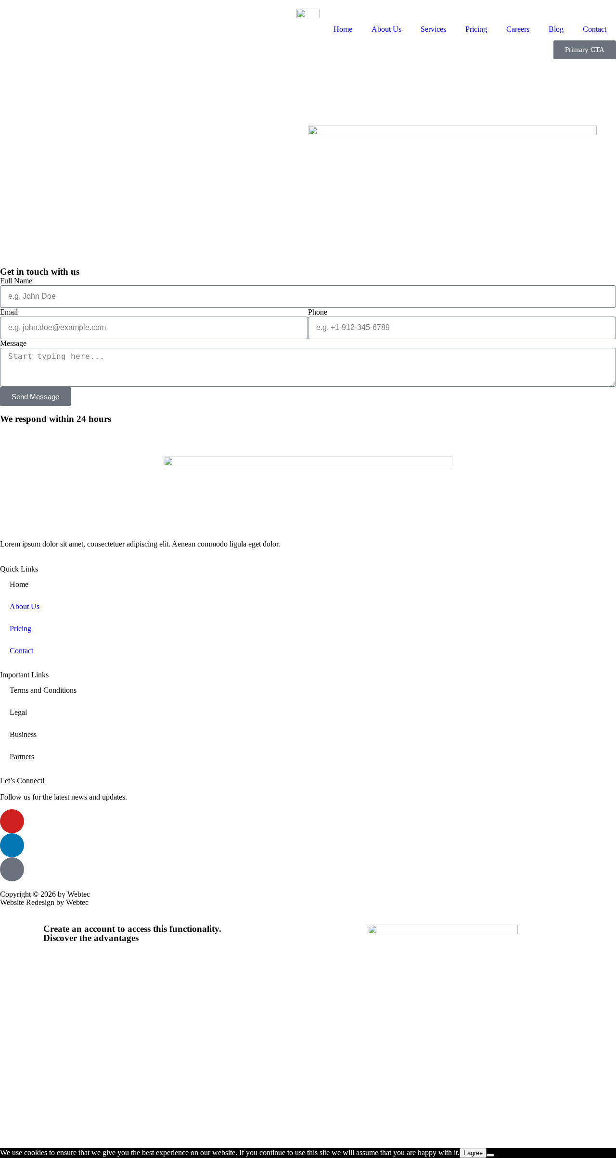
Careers (517, 29)
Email (9, 312)
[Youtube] (12, 821)
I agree (473, 1153)
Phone (317, 312)
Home (343, 29)
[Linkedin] (12, 845)
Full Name (16, 281)
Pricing (476, 29)
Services (433, 29)
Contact (594, 29)
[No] (490, 1155)
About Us (386, 29)
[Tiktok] (12, 869)
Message (13, 343)
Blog (556, 29)
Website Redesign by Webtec (44, 902)
